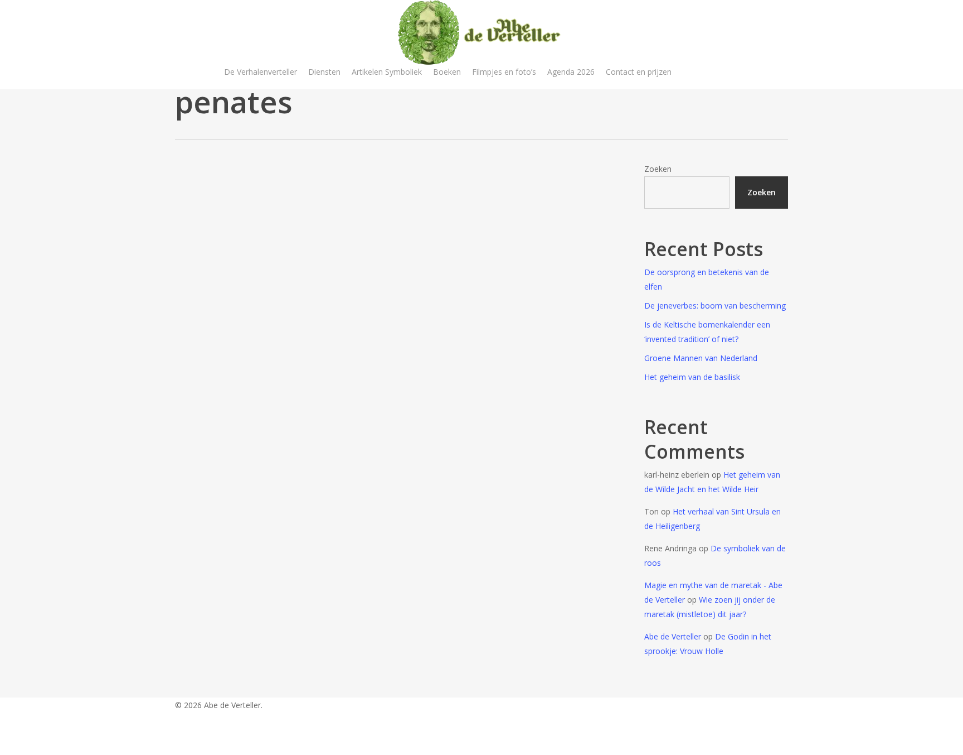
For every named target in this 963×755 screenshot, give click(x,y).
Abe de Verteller (672, 636)
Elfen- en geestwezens (235, 383)
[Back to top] (481, 747)
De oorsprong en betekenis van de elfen (706, 279)
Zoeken (658, 168)
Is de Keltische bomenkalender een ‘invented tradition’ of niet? (707, 331)
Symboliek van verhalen (238, 401)
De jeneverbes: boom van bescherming (715, 305)
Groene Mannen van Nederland (700, 358)
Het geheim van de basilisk (692, 377)
